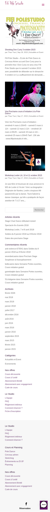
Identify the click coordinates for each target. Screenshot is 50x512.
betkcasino (9, 264)
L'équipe (8, 398)
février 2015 (10, 345)
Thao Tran (12, 52)
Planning (9, 465)
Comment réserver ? (13, 408)
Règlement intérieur (13, 405)
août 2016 (9, 319)
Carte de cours (11, 388)
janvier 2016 (10, 332)
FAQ (7, 401)
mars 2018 (9, 302)
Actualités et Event (36, 52)
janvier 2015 (10, 349)
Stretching (9, 458)
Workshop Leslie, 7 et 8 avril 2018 (19, 230)
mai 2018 (9, 297)
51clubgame (10, 279)
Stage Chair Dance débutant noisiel (20, 221)
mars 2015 (9, 340)
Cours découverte (12, 374)
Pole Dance (10, 451)
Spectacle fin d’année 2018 (17, 225)
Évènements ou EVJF (14, 461)
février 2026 (10, 293)
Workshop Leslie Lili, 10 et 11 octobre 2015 (23, 175)
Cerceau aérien (11, 455)
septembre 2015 (12, 336)
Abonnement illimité (13, 381)
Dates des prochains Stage (16, 238)
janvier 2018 (10, 306)
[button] (44, 505)
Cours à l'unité (11, 377)
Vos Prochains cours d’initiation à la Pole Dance (22, 112)
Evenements (10, 364)
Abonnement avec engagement (18, 384)
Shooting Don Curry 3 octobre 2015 (20, 50)
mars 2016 (9, 328)
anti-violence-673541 (14, 249)
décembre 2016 (11, 315)
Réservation (25, 508)
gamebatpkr (10, 272)
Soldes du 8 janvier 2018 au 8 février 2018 (23, 234)
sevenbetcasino (12, 256)
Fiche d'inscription (13, 411)
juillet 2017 (9, 310)
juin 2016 (9, 323)
